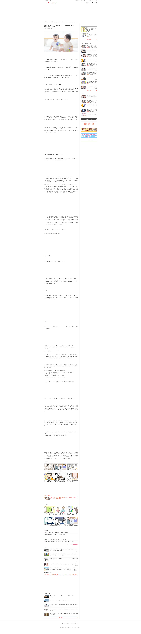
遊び (56, 21)
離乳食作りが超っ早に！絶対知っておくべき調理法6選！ (55, 534)
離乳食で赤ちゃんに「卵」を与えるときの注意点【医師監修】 (56, 539)
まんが (87, 0)
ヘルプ (78, 623)
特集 (81, 25)
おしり (69, 574)
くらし (79, 0)
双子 (65, 574)
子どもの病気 (60, 21)
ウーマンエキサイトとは (66, 623)
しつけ (72, 574)
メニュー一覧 (95, 0)
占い (89, 0)
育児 (48, 21)
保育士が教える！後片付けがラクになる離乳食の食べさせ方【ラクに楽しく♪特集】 (59, 541)
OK (51, 574)
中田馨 (54, 574)
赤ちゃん (58, 574)
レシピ (81, 0)
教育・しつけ (52, 21)
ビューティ (84, 0)
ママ (62, 574)
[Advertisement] (70, 12)
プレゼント (91, 0)
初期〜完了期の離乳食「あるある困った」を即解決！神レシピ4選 (56, 532)
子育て (76, 0)
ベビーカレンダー (51, 28)
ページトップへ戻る (89, 140)
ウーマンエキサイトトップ (86, 2)
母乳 (76, 574)
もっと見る (61, 617)
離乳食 (48, 574)
